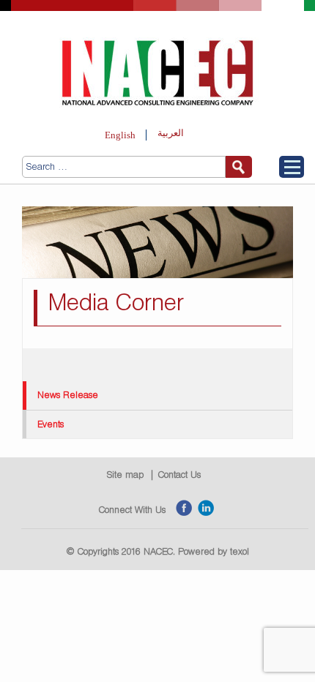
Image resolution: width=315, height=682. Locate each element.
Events (50, 424)
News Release (67, 394)
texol (239, 551)
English (120, 135)
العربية (171, 132)
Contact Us (179, 474)
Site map (125, 474)
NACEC (158, 551)
